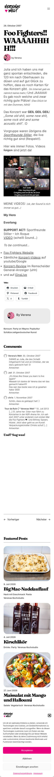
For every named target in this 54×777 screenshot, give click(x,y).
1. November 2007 (23, 397)
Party (14, 647)
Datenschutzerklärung (22, 773)
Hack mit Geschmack (14, 594)
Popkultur (35, 328)
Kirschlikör (15, 641)
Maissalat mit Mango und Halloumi (25, 697)
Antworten (14, 367)
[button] (49, 715)
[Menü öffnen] (48, 8)
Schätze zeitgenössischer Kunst (20, 332)
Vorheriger (13, 519)
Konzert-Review (15, 266)
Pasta (29, 594)
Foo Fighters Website (19, 252)
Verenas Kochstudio (14, 598)
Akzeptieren (27, 750)
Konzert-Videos (29, 257)
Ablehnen (27, 758)
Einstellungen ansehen (27, 766)
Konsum (8, 328)
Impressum (37, 773)
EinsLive (21, 275)
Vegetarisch (17, 705)
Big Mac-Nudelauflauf (26, 588)
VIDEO (8, 238)
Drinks (7, 647)
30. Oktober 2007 (31, 355)
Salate (7, 705)
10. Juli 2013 (42, 408)
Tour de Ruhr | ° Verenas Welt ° (19, 408)
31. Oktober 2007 (21, 372)
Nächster (41, 519)
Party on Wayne (21, 328)
